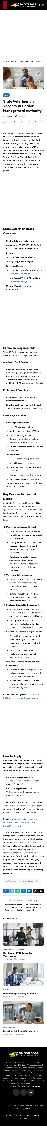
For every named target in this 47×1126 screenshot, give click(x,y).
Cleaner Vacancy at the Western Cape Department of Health (13, 907)
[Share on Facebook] (14, 122)
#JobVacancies (10, 881)
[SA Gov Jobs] (23, 5)
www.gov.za (35, 1086)
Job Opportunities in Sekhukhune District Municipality (33, 907)
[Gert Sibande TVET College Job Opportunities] (23, 934)
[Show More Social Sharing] (42, 122)
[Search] (39, 5)
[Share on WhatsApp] (28, 122)
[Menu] (5, 5)
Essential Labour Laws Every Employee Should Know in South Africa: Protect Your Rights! (21, 822)
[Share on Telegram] (35, 122)
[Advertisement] (23, 33)
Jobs (6, 95)
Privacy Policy (23, 1108)
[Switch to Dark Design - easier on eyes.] (43, 5)
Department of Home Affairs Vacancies (21, 1031)
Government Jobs (26, 881)
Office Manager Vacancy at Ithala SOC (21, 993)
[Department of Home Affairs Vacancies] (23, 1012)
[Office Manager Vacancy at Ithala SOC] (23, 974)
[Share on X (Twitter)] (21, 122)
